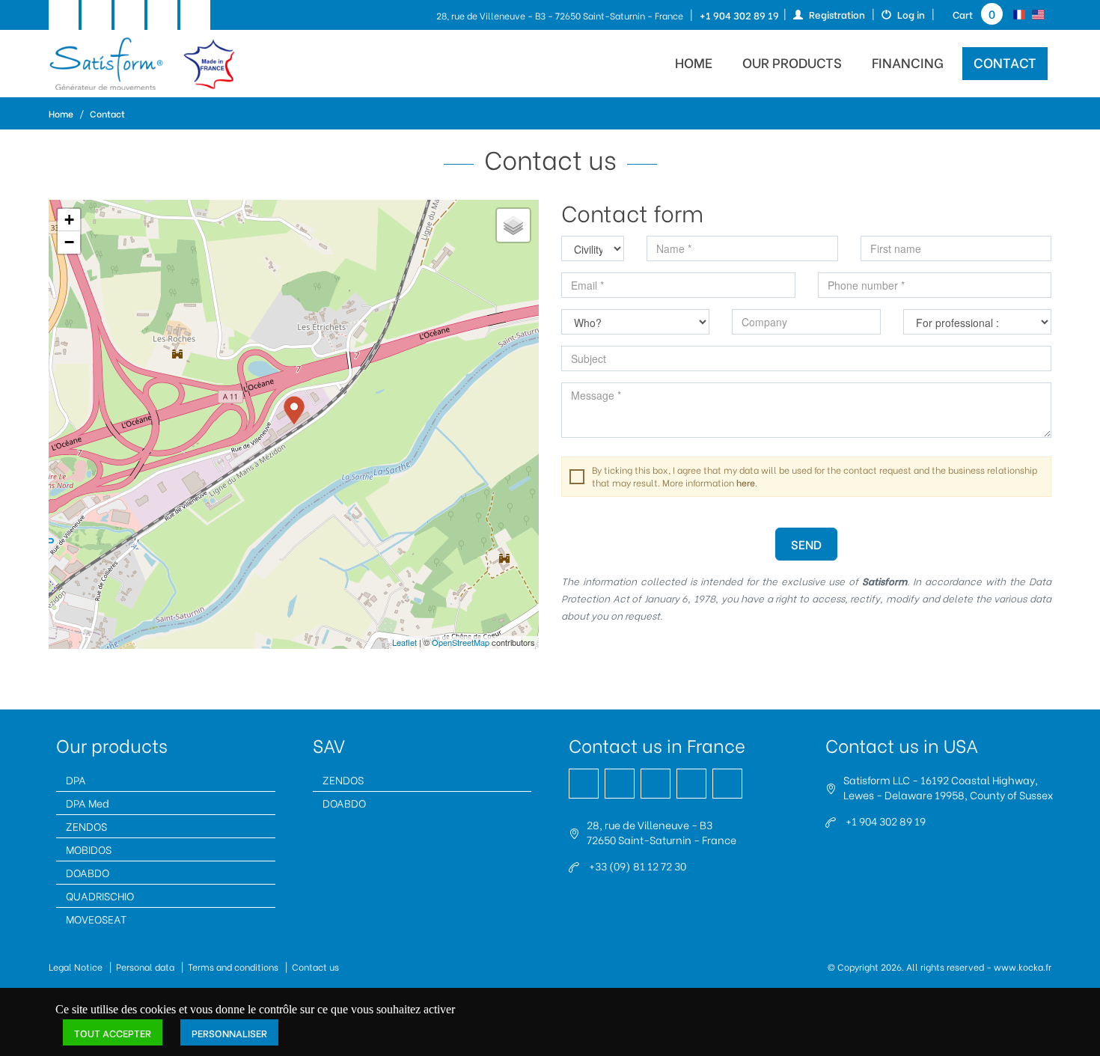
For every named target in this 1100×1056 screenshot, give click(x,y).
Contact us (315, 966)
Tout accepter (112, 1032)
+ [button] (69, 219)
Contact (1005, 62)
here (745, 482)
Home (61, 113)
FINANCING (908, 62)
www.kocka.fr (1022, 966)
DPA (76, 779)
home (693, 62)
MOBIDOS (88, 849)
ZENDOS (86, 826)
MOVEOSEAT (96, 919)
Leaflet (404, 642)
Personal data (145, 966)
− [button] (69, 242)
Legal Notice (76, 966)
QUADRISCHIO (100, 895)
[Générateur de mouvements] (142, 63)
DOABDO (87, 872)
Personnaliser (229, 1032)
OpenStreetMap (460, 642)
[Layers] (513, 225)
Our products (792, 62)
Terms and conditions (233, 966)
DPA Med (87, 803)
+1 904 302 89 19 (739, 14)
